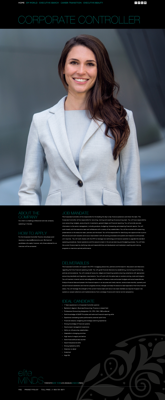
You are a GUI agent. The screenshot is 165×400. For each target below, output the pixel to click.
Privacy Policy (31, 390)
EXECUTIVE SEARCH (49, 3)
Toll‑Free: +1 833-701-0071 (53, 390)
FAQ (20, 390)
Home (21, 3)
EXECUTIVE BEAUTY (93, 3)
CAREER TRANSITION (71, 3)
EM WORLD (31, 3)
